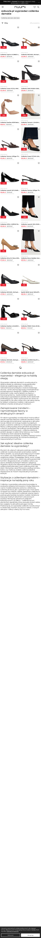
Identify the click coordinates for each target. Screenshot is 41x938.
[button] (20, 2)
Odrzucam (11, 935)
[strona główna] (20, 7)
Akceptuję (30, 935)
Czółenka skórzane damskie (10, 18)
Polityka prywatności (13, 931)
